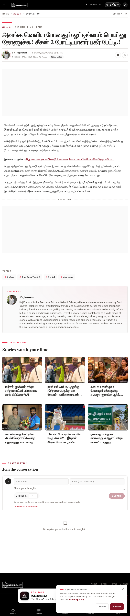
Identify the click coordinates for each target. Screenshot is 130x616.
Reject (102, 606)
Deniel (50, 277)
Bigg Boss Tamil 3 (29, 277)
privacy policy (76, 599)
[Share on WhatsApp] (118, 55)
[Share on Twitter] (125, 55)
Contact (124, 584)
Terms (113, 584)
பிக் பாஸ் (17, 14)
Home (5, 14)
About (94, 584)
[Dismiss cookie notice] (122, 589)
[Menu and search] (4, 4)
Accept (117, 606)
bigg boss (67, 277)
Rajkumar (22, 52)
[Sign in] (125, 4)
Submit (117, 496)
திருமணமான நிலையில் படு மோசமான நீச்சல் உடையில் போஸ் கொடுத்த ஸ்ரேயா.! (70, 159)
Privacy (103, 584)
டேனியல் (9, 277)
